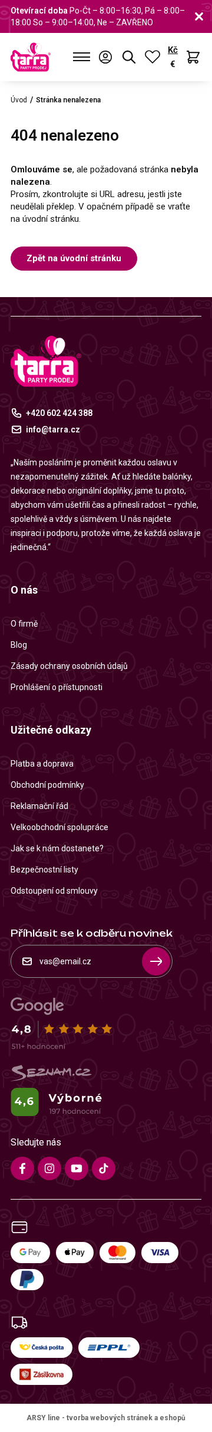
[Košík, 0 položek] (193, 57)
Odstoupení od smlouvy (54, 890)
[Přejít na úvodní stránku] (31, 57)
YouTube (76, 1168)
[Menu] (81, 57)
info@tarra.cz (53, 429)
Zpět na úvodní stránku (73, 258)
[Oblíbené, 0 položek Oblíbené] (152, 57)
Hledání (129, 57)
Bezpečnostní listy (44, 869)
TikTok (103, 1168)
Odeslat (156, 961)
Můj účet (105, 57)
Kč (173, 50)
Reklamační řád (39, 806)
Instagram (49, 1168)
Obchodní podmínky (47, 785)
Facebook (22, 1168)
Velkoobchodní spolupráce (59, 827)
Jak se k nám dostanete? (57, 848)
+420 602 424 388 (59, 413)
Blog (19, 645)
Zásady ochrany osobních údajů (69, 666)
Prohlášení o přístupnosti (56, 687)
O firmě (24, 623)
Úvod (19, 100)
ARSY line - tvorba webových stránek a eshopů (106, 1418)
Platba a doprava (42, 763)
